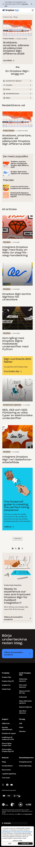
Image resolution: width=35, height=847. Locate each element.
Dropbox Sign (7, 17)
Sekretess (22, 731)
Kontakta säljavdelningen (7, 728)
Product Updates (8, 38)
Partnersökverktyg (25, 766)
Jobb (20, 723)
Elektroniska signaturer (23, 680)
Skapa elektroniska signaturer (25, 702)
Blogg (4, 762)
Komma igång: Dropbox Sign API (8, 750)
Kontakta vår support (9, 733)
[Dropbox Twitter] (3, 785)
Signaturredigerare (25, 707)
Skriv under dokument (23, 686)
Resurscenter (6, 770)
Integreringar (6, 689)
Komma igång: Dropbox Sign (7, 744)
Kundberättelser (7, 766)
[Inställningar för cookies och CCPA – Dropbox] (17, 836)
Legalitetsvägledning (9, 774)
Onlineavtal (23, 697)
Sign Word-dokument (23, 712)
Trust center (6, 777)
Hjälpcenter (6, 723)
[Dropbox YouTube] (11, 785)
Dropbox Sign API (8, 681)
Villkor (21, 727)
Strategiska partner (25, 762)
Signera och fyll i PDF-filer (24, 692)
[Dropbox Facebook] (7, 785)
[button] (32, 10)
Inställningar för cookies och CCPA (8, 738)
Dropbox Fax (6, 685)
